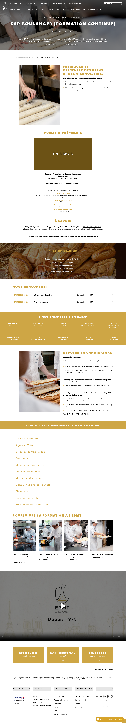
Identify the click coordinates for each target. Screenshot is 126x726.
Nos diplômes (75, 3)
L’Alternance (29, 3)
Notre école (15, 3)
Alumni (98, 688)
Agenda (13, 9)
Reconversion (80, 9)
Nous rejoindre (60, 714)
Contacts (58, 707)
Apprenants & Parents (62, 688)
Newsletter (79, 707)
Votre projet (43, 3)
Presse (77, 704)
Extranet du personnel (79, 712)
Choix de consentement (107, 705)
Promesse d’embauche (93, 9)
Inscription (21, 9)
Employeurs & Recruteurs (83, 688)
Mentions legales (82, 696)
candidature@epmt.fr (74, 414)
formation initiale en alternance (85, 236)
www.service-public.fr (92, 227)
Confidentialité (81, 700)
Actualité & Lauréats (55, 9)
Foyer (37, 9)
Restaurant (30, 9)
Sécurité (57, 704)
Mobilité (43, 9)
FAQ (56, 711)
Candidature (38, 688)
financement (76, 386)
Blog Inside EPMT (68, 9)
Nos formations (59, 3)
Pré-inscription (18, 688)
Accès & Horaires (61, 700)
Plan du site (59, 696)
